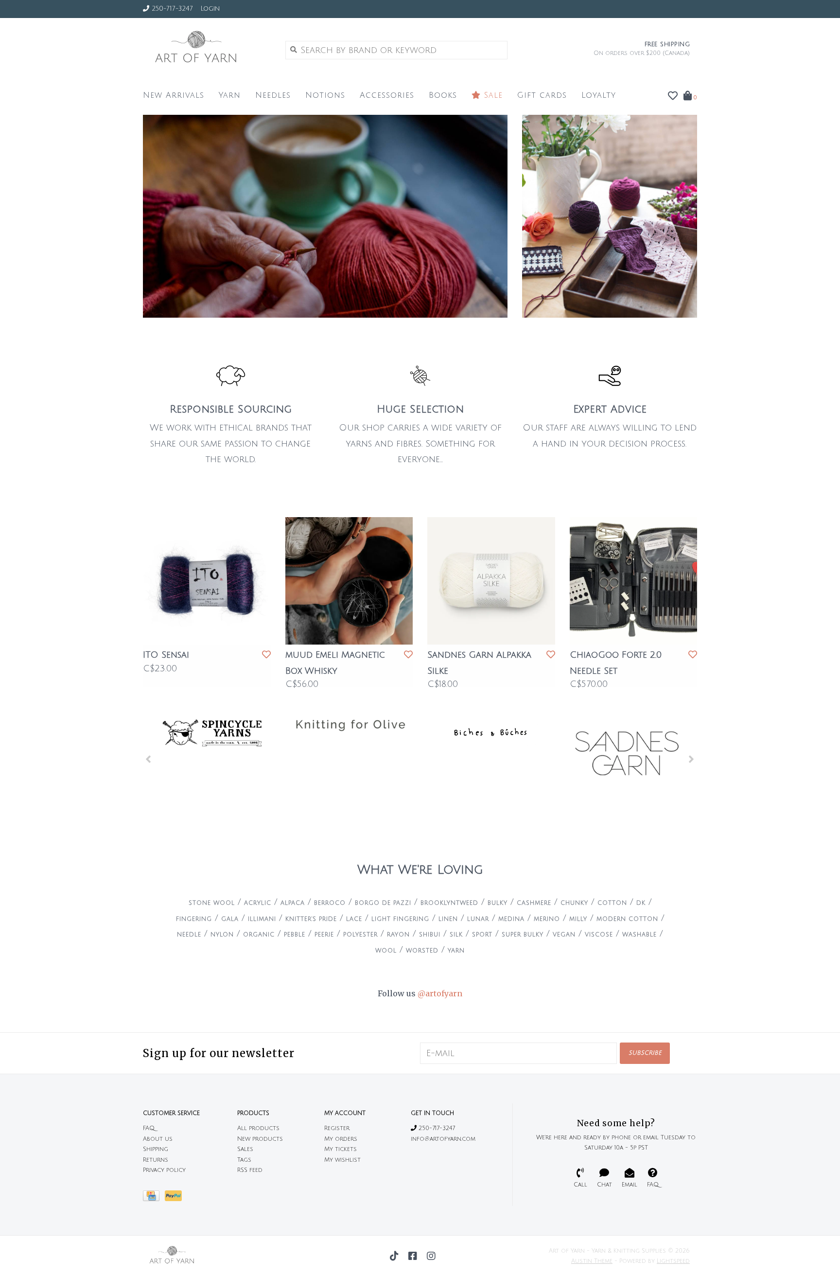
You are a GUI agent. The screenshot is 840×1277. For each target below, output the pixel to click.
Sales (245, 1149)
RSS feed (249, 1170)
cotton (612, 903)
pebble (294, 935)
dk (641, 903)
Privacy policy (164, 1170)
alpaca (292, 903)
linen (448, 919)
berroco (330, 903)
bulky (498, 903)
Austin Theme (591, 1261)
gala (230, 919)
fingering (194, 919)
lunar (478, 919)
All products (258, 1128)
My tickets (340, 1149)
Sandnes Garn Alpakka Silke (479, 662)
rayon (398, 935)
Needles (273, 95)
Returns (155, 1160)
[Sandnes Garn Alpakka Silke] (491, 581)
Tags (244, 1160)
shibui (429, 935)
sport (482, 935)
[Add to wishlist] (266, 655)
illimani (262, 919)
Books (443, 95)
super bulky (522, 935)
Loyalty (598, 95)
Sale (492, 95)
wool (386, 951)
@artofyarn (440, 993)
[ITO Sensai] (207, 581)
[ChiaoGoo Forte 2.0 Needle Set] (634, 581)
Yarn (230, 95)
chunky (574, 903)
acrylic (257, 903)
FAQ (149, 1128)
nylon (222, 935)
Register (337, 1128)
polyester (360, 935)
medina (511, 919)
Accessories (387, 95)
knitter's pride (311, 919)
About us (158, 1139)
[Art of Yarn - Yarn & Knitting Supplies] (207, 49)
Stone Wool (212, 903)
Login (210, 8)
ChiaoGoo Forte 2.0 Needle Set (616, 662)
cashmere (534, 903)
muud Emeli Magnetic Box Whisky (335, 662)
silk (456, 935)
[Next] (691, 759)
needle (189, 935)
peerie (324, 935)
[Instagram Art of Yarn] (431, 1256)
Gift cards (542, 95)
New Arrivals (173, 95)
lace (354, 919)
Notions (325, 95)
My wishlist (342, 1160)
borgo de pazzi (383, 903)
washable (639, 935)
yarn (456, 951)
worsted (422, 951)
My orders (340, 1139)
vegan (564, 935)
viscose (599, 935)
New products (260, 1139)
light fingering (400, 919)
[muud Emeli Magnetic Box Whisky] (349, 581)
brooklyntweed (449, 903)
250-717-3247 (436, 1128)
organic (259, 935)
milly (578, 919)
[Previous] (148, 759)
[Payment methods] (154, 1198)
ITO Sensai (166, 655)
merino (547, 919)
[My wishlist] (673, 96)
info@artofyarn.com (443, 1139)
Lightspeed (673, 1261)
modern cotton (627, 919)
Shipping (155, 1149)
